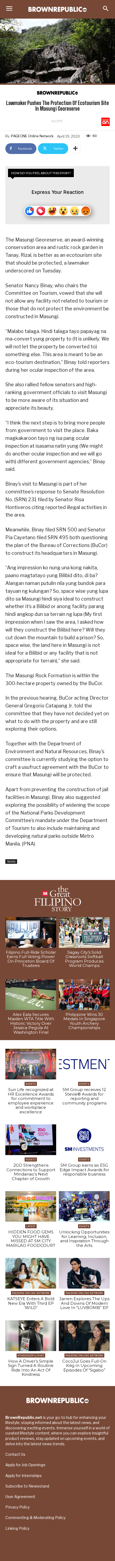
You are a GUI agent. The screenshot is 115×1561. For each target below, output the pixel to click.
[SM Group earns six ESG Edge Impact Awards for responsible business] (84, 1139)
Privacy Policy (17, 1507)
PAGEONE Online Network (32, 136)
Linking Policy (17, 1528)
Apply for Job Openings (25, 1464)
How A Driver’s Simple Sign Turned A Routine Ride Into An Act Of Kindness (30, 1368)
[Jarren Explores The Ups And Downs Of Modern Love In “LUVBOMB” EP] (84, 1273)
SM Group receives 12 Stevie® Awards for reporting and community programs (84, 1096)
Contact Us (15, 1454)
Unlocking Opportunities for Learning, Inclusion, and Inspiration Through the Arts (84, 1238)
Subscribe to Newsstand (27, 1486)
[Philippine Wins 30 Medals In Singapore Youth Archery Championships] (84, 994)
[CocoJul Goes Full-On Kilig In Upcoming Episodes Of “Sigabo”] (84, 1335)
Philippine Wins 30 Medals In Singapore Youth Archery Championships (84, 1021)
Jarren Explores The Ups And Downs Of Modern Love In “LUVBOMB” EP (84, 1303)
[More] (75, 148)
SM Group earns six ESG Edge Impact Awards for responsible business (84, 1170)
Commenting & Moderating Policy (35, 1517)
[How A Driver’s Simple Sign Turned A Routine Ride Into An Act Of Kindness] (30, 1335)
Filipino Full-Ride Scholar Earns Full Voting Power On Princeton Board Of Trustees (31, 959)
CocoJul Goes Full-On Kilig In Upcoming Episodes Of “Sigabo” (84, 1366)
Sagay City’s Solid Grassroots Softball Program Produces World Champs (84, 959)
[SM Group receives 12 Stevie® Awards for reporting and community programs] (84, 1064)
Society (56, 121)
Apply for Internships (23, 1475)
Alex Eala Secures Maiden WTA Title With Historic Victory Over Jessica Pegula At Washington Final (31, 1023)
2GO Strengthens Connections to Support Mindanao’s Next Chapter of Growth (30, 1172)
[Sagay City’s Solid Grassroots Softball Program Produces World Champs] (84, 932)
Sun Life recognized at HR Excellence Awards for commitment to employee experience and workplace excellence (31, 1100)
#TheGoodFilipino (31, 1355)
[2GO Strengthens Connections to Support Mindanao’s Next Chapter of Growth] (30, 1139)
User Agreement (20, 1496)
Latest (31, 1226)
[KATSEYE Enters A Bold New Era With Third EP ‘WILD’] (30, 1273)
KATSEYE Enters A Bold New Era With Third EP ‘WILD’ (30, 1303)
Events (31, 1084)
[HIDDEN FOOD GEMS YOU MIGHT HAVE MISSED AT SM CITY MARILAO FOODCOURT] (30, 1206)
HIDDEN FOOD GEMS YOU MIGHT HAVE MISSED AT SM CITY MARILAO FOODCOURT (30, 1238)
